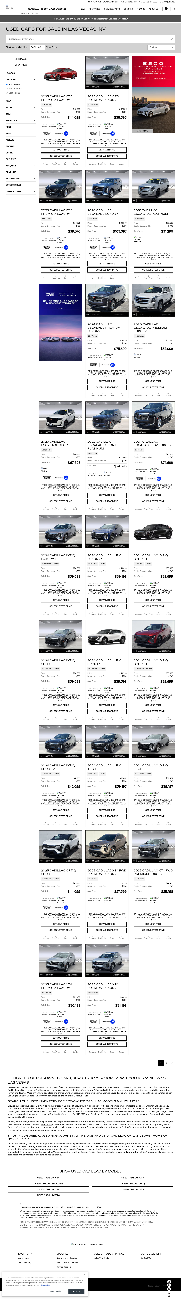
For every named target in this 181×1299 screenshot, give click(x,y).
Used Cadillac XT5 (133, 1189)
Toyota (22, 1093)
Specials (128, 9)
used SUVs (46, 1124)
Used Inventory (24, 1262)
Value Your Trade (101, 1258)
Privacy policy (45, 1285)
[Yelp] (169, 1285)
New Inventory (24, 1258)
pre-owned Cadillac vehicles (38, 1090)
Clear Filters (52, 47)
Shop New (21, 65)
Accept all (76, 1291)
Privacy (157, 1286)
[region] (45, 1284)
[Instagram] (169, 1281)
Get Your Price (61, 150)
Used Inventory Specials (67, 1262)
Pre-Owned (94, 9)
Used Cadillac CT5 (132, 1178)
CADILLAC (36, 47)
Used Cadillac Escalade (48, 1183)
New (83, 9)
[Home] (12, 9)
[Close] (84, 1274)
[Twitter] (169, 1293)
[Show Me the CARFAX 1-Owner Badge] (138, 356)
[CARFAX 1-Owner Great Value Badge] (108, 240)
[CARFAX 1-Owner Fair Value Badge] (61, 900)
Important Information (143, 131)
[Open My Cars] (166, 9)
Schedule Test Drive (60, 156)
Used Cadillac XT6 (48, 1195)
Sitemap (150, 1286)
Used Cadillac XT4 (48, 1189)
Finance (141, 9)
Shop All (21, 59)
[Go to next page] (172, 1063)
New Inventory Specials (67, 1258)
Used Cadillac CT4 (48, 1178)
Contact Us (146, 1258)
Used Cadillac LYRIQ (133, 1183)
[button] (60, 105)
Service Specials (64, 1267)
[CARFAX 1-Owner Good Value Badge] (61, 126)
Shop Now (123, 18)
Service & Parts (112, 9)
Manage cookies (55, 1291)
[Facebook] (169, 1289)
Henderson (142, 1111)
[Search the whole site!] (174, 9)
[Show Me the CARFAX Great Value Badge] (138, 239)
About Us (153, 9)
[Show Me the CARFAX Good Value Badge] (45, 470)
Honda (162, 1090)
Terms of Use (166, 1286)
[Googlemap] (169, 1296)
